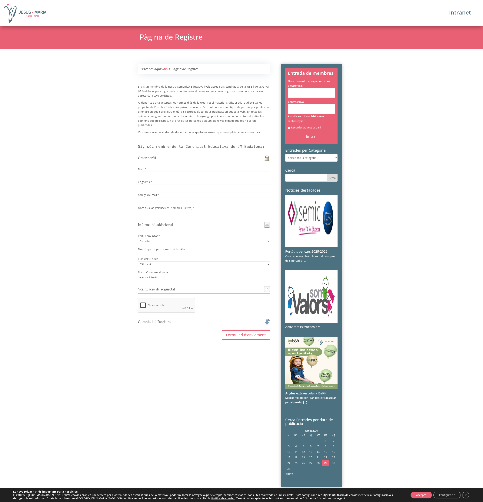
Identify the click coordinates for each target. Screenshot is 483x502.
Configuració (380, 495)
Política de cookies (223, 498)
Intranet (460, 12)
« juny (289, 473)
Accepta (421, 495)
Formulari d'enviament (246, 334)
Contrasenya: (296, 102)
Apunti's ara (294, 116)
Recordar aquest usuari (306, 127)
